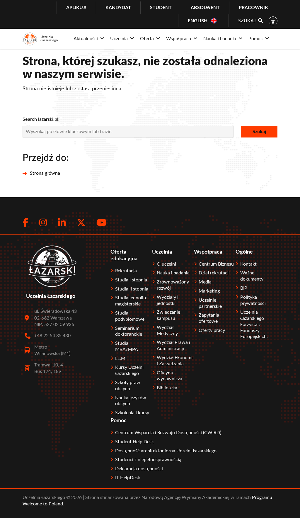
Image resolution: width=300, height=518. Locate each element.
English (197, 20)
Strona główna (45, 173)
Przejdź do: (46, 158)
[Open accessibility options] (273, 20)
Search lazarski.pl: (41, 119)
